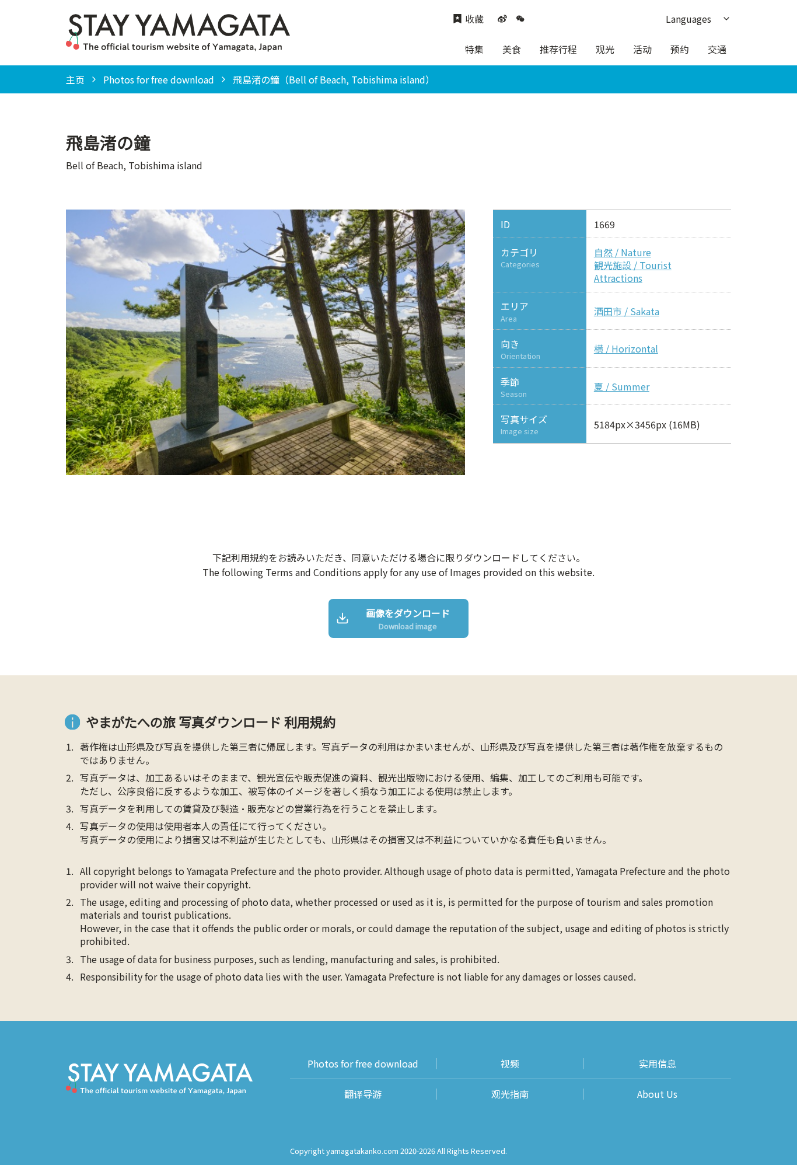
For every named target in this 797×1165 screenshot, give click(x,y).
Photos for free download (158, 79)
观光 (605, 49)
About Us (657, 1094)
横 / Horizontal (626, 348)
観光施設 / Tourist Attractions (633, 272)
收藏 (474, 19)
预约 (679, 49)
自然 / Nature (622, 252)
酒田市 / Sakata (626, 311)
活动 (642, 49)
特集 (474, 49)
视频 (510, 1063)
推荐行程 (558, 49)
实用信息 (657, 1063)
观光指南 (510, 1094)
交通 (717, 49)
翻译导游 (363, 1094)
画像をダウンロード (408, 619)
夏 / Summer (621, 386)
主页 (75, 79)
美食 (511, 49)
